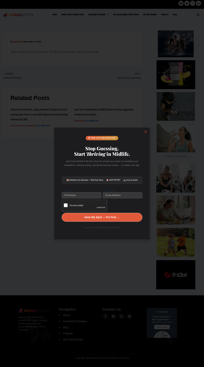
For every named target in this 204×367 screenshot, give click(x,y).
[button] (146, 132)
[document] (102, 183)
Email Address (109, 190)
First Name (67, 190)
